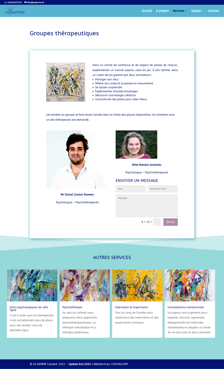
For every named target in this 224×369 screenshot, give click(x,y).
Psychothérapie (72, 307)
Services (178, 11)
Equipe (196, 11)
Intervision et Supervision (131, 307)
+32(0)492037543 (14, 2)
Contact (213, 11)
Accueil (147, 11)
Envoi (170, 222)
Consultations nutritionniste (186, 307)
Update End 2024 (80, 364)
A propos (162, 11)
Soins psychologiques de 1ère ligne (29, 309)
